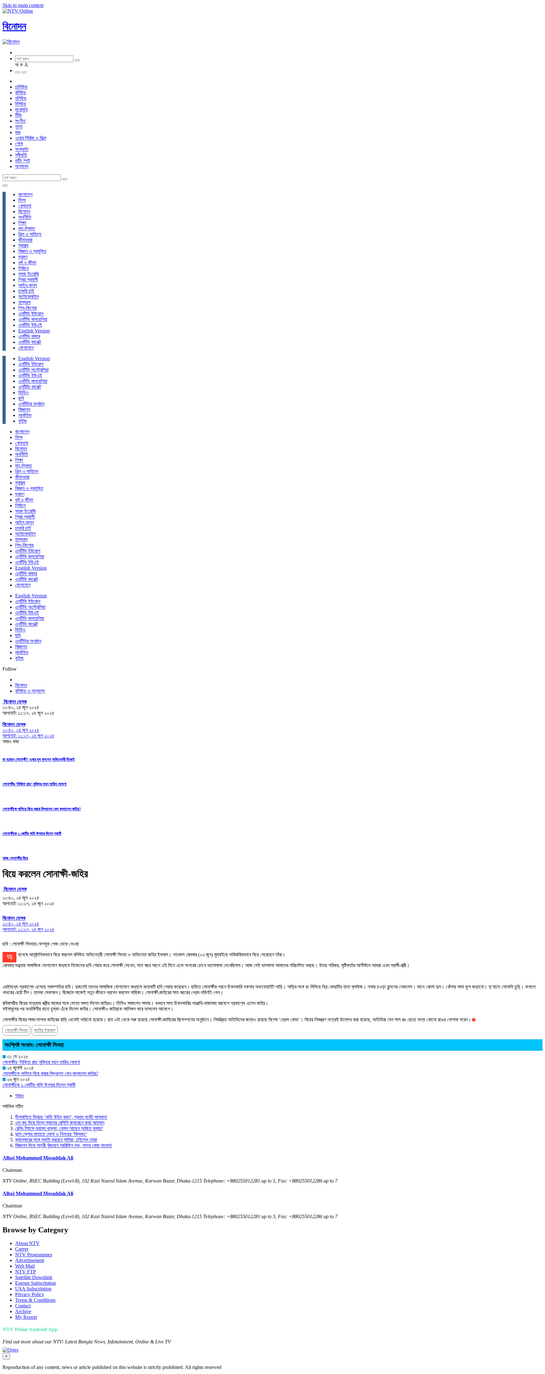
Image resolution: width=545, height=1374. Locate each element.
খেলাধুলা (24, 205)
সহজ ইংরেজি (28, 274)
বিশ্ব (22, 200)
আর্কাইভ (25, 415)
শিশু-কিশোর (27, 308)
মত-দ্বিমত (26, 228)
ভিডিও (23, 392)
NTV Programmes (33, 1254)
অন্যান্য (21, 166)
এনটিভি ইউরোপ (31, 313)
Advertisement (29, 1260)
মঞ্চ (18, 132)
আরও (19, 1095)
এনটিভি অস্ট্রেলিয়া (33, 370)
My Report (26, 1317)
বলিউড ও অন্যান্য (30, 691)
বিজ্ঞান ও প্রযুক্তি (32, 251)
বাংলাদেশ (25, 194)
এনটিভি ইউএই (30, 325)
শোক (19, 143)
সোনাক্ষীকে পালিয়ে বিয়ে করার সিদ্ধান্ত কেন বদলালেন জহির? (42, 809)
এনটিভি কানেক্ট (29, 342)
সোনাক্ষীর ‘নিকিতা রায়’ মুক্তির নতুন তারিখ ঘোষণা (35, 784)
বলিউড (20, 92)
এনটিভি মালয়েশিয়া (32, 319)
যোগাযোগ (26, 347)
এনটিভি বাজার (29, 336)
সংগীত (20, 121)
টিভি (18, 115)
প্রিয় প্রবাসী (28, 279)
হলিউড (20, 98)
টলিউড (20, 104)
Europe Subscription (35, 1283)
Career (21, 1249)
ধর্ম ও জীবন (27, 262)
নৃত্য (18, 126)
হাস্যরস (24, 302)
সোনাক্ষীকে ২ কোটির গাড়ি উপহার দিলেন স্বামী (32, 833)
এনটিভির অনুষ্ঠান (31, 404)
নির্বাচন (23, 268)
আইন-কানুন (27, 285)
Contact (23, 1305)
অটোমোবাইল (28, 296)
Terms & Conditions (35, 1300)
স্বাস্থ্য (23, 245)
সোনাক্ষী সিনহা (16, 1030)
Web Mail (25, 1266)
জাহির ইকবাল (44, 1030)
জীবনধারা (25, 240)
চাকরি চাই (26, 291)
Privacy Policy (29, 1294)
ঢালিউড (21, 87)
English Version (34, 330)
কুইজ (22, 421)
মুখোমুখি (21, 109)
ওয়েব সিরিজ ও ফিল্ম (30, 138)
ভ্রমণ (22, 257)
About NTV (27, 1243)
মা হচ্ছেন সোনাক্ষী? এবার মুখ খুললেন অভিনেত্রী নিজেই (39, 759)
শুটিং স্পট (22, 160)
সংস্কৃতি (21, 149)
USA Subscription (33, 1288)
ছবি (21, 398)
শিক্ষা (22, 223)
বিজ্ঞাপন (24, 409)
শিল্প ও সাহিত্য (29, 234)
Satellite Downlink (33, 1277)
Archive (23, 1311)
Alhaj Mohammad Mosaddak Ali (38, 1157)
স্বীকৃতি (21, 155)
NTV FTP (25, 1271)
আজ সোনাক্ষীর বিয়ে (15, 858)
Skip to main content (23, 5)
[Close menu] (5, 185)
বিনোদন (14, 26)
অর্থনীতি (24, 217)
